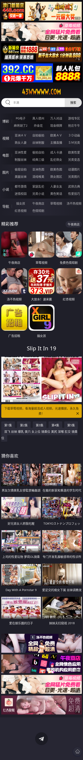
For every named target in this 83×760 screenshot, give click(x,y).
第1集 (8, 425)
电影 (5, 155)
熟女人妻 (21, 142)
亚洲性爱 (21, 152)
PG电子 (21, 118)
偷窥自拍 (21, 169)
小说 (5, 189)
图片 (5, 172)
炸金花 (38, 125)
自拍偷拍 (38, 135)
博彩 (5, 121)
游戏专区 (74, 118)
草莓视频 (56, 203)
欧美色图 (56, 169)
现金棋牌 (56, 125)
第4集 (55, 425)
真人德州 (38, 118)
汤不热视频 (74, 203)
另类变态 (74, 159)
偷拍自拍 (38, 152)
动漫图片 (74, 169)
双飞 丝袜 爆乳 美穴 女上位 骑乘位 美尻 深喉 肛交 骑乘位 (39, 434)
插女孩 (20, 203)
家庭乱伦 (38, 186)
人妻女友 (56, 186)
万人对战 (56, 118)
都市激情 (21, 186)
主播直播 (56, 142)
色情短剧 (38, 211)
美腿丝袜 (21, 177)
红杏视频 (21, 211)
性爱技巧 (74, 194)
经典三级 (38, 159)
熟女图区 (56, 177)
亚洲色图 (38, 169)
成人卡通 (56, 152)
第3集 (39, 425)
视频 (5, 138)
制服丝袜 (21, 159)
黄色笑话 (56, 194)
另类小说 (38, 194)
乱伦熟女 (56, 159)
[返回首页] (77, 751)
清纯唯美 (38, 177)
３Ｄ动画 (74, 135)
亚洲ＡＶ (21, 135)
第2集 (24, 425)
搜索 (73, 102)
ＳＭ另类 (74, 142)
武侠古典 (74, 186)
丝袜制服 (38, 142)
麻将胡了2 (20, 125)
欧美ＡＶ (56, 135)
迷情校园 (21, 194)
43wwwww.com (41, 91)
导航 (5, 206)
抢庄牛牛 (74, 125)
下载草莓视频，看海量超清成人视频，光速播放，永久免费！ (41, 410)
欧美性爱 (74, 152)
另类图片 (74, 177)
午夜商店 (38, 203)
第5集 (71, 425)
